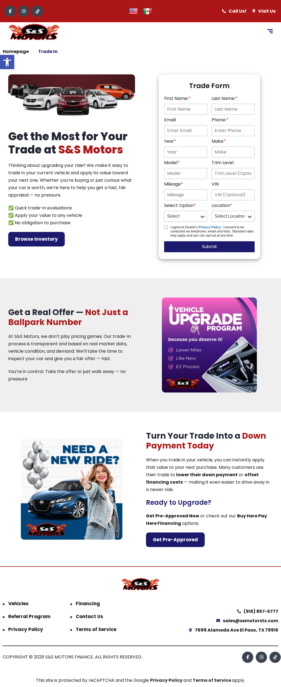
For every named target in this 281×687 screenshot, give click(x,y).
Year (169, 141)
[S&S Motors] (34, 31)
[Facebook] (10, 11)
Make (217, 141)
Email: (170, 120)
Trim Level (223, 162)
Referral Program (29, 616)
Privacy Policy (209, 227)
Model (170, 162)
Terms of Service (96, 629)
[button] (7, 62)
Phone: (219, 120)
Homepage (16, 51)
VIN (215, 184)
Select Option (179, 205)
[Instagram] (23, 11)
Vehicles (18, 603)
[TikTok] (37, 11)
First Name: (176, 98)
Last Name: (223, 98)
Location (221, 205)
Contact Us (89, 616)
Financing (88, 603)
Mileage (172, 184)
